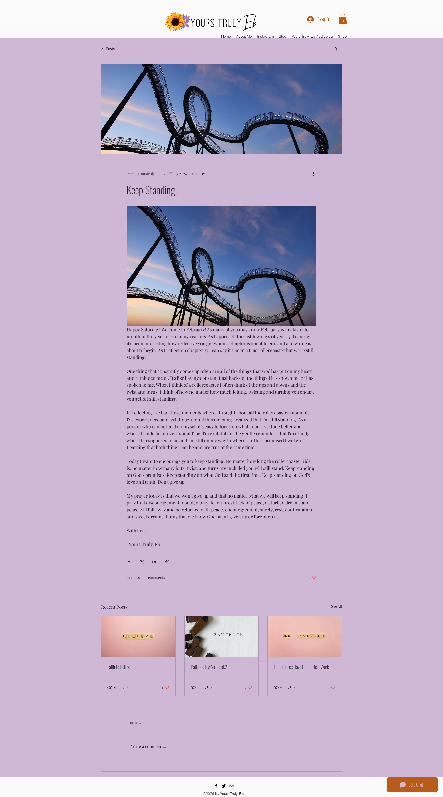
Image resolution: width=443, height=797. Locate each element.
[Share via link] (166, 561)
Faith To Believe (119, 667)
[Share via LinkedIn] (154, 561)
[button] (342, 19)
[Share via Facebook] (129, 561)
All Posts (108, 48)
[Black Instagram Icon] (231, 786)
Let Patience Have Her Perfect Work (301, 667)
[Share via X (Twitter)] (141, 561)
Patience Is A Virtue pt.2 (209, 667)
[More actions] (313, 174)
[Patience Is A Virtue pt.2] (222, 636)
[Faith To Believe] (138, 636)
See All (336, 606)
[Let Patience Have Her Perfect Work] (305, 636)
